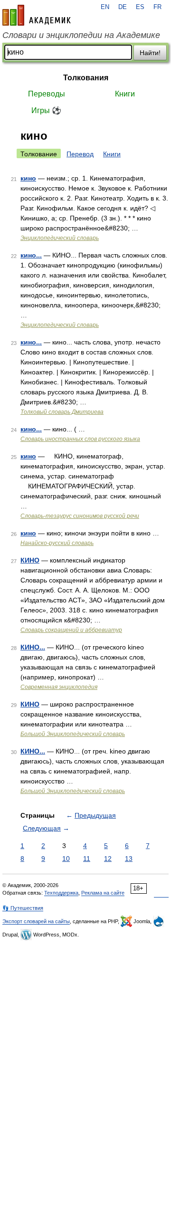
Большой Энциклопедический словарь (72, 734)
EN (105, 7)
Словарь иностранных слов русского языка (80, 439)
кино (28, 178)
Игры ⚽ (46, 110)
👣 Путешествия (22, 908)
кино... (31, 255)
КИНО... (32, 647)
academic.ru (36, 15)
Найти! (150, 53)
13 (129, 858)
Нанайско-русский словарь (57, 543)
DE (122, 7)
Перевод (80, 154)
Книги (125, 94)
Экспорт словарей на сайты (36, 921)
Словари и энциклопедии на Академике (81, 35)
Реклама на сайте (102, 893)
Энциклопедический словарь (59, 238)
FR (157, 7)
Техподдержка (61, 893)
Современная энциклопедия (58, 687)
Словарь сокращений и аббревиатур (71, 630)
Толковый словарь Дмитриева (62, 412)
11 (86, 858)
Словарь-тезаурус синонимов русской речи (79, 516)
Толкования (85, 78)
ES (140, 7)
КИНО (29, 560)
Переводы (46, 94)
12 (108, 858)
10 (66, 858)
